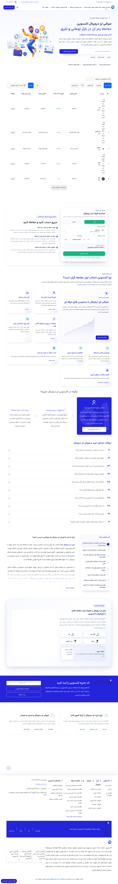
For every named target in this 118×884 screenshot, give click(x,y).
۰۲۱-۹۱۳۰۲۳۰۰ (10, 2)
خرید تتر (109, 57)
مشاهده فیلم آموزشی (22, 689)
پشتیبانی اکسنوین (7, 881)
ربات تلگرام (22, 695)
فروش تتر (50, 729)
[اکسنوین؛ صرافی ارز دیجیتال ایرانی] (113, 7)
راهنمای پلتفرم (57, 785)
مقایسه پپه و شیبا (76, 807)
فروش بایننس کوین (94, 808)
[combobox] (84, 230)
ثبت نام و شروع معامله (68, 51)
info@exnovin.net (41, 784)
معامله (12, 109)
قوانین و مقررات (109, 794)
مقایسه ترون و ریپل (75, 797)
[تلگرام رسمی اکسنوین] (40, 799)
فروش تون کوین (95, 800)
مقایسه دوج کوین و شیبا (74, 785)
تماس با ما (108, 785)
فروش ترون (26, 729)
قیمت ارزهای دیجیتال (55, 799)
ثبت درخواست (17, 751)
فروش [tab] (73, 222)
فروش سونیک (96, 804)
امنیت (110, 789)
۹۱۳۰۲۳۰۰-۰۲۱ (36, 780)
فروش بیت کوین (38, 729)
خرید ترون (93, 57)
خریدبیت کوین (84, 254)
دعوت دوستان (52, 360)
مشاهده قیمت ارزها (102, 337)
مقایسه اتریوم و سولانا (74, 789)
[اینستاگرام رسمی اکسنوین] (35, 799)
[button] (37, 85)
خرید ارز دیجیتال (96, 789)
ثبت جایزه (22, 683)
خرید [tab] (94, 222)
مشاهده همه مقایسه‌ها (74, 817)
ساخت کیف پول (57, 789)
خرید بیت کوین (101, 57)
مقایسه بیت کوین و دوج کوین (74, 811)
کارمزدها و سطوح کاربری (103, 382)
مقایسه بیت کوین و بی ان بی (72, 793)
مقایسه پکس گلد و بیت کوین (74, 802)
